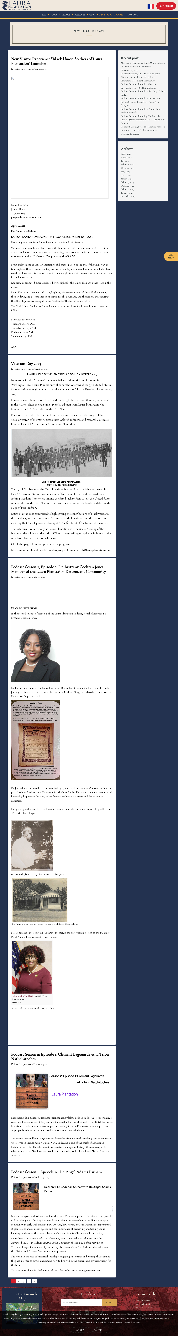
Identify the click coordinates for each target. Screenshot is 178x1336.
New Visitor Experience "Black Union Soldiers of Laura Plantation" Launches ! (56, 61)
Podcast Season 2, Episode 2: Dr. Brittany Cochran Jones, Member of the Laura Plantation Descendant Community (58, 569)
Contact (133, 14)
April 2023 (126, 175)
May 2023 (125, 171)
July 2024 (125, 160)
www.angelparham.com (88, 1270)
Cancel (98, 1330)
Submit (109, 1302)
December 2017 (128, 196)
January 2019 (127, 192)
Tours (53, 14)
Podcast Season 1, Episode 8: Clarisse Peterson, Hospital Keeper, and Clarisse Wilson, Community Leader (143, 130)
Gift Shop (171, 256)
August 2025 (126, 157)
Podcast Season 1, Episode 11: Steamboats (140, 98)
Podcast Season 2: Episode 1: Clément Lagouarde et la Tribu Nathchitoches (60, 1056)
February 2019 (127, 189)
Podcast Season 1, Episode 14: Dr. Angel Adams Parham (56, 1171)
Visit (43, 14)
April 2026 (126, 153)
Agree (80, 1330)
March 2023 (126, 178)
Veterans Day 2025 (26, 363)
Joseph (27, 68)
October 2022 (127, 185)
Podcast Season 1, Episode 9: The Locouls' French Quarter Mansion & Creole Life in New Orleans (143, 120)
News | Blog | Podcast (111, 14)
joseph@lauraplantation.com (93, 550)
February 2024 (127, 164)
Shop (92, 14)
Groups (66, 14)
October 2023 (127, 168)
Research (80, 14)
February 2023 (127, 182)
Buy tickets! (166, 6)
